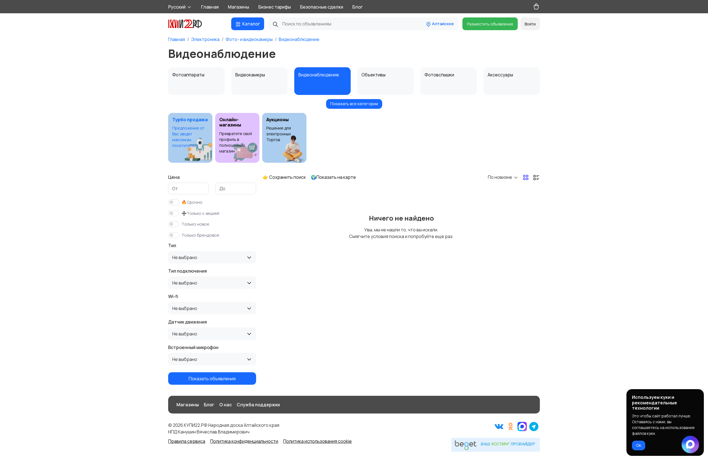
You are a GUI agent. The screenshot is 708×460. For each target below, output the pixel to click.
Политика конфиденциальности (244, 441)
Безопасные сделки (321, 7)
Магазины (238, 7)
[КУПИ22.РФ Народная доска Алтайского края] (189, 23)
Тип (172, 245)
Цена (174, 177)
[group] (190, 138)
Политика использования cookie (317, 441)
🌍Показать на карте (333, 177)
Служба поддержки (258, 405)
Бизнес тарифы (274, 7)
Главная (210, 7)
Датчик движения (187, 322)
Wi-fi (173, 296)
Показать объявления (212, 379)
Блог (357, 7)
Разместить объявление (490, 24)
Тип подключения (187, 271)
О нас (225, 405)
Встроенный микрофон (193, 347)
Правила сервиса (186, 441)
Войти (530, 24)
